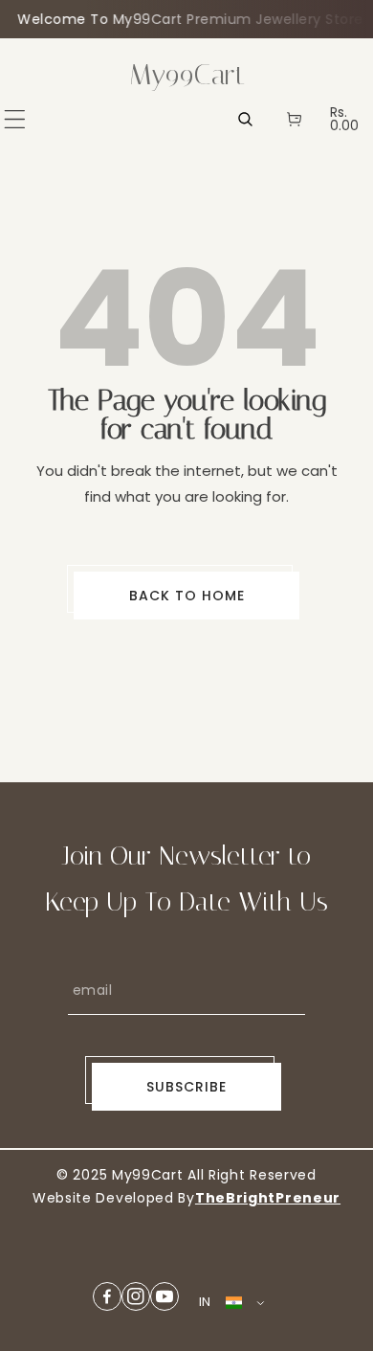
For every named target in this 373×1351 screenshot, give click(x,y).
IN (205, 1302)
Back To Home (187, 595)
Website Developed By (114, 1197)
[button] (15, 119)
